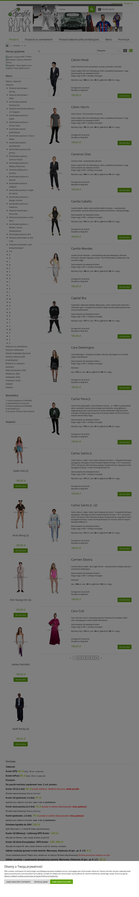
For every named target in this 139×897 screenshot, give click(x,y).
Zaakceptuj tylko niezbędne (18, 882)
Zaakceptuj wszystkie (61, 882)
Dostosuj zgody (41, 882)
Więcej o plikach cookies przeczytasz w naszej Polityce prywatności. (31, 876)
